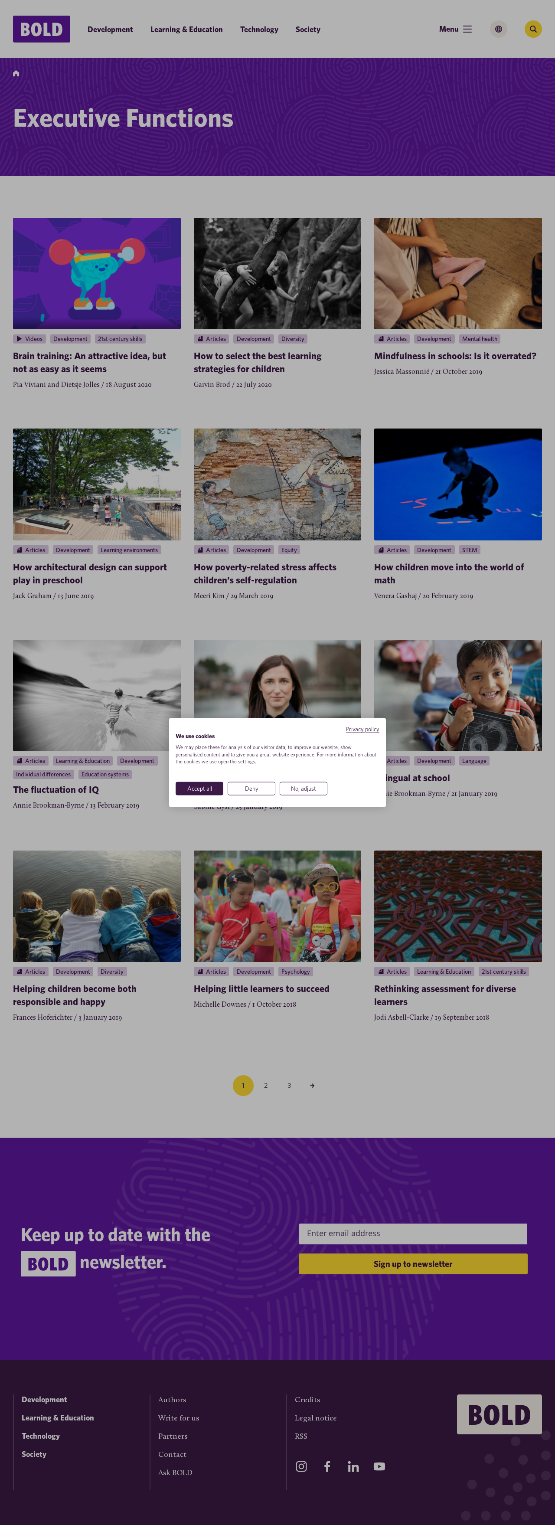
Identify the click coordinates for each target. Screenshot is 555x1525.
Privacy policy (362, 729)
